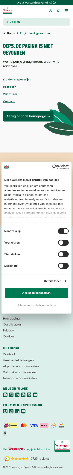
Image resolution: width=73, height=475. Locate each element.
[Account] (51, 11)
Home (11, 33)
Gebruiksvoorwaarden (19, 372)
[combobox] (39, 22)
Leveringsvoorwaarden (20, 378)
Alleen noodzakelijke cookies (36, 305)
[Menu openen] (66, 10)
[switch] (63, 243)
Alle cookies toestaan (36, 292)
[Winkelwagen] (58, 11)
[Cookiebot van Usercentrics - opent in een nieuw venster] (52, 166)
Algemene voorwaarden (21, 366)
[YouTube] (35, 395)
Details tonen (52, 281)
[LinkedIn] (17, 395)
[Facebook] (5, 395)
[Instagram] (11, 395)
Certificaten (12, 324)
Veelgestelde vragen (18, 360)
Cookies (9, 336)
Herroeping (11, 318)
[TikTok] (29, 395)
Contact (9, 354)
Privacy (8, 330)
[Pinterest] (23, 395)
